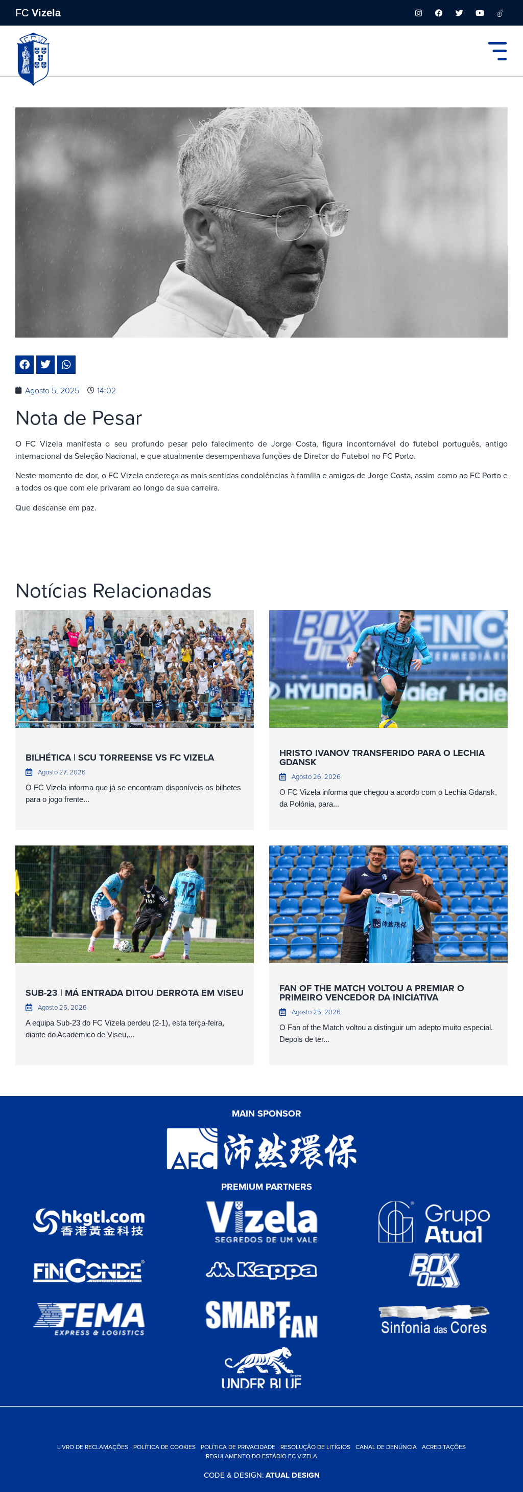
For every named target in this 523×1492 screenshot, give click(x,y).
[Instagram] (418, 12)
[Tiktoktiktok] (500, 12)
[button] (24, 364)
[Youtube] (479, 12)
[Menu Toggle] (497, 51)
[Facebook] (438, 12)
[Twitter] (459, 12)
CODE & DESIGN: (262, 1474)
